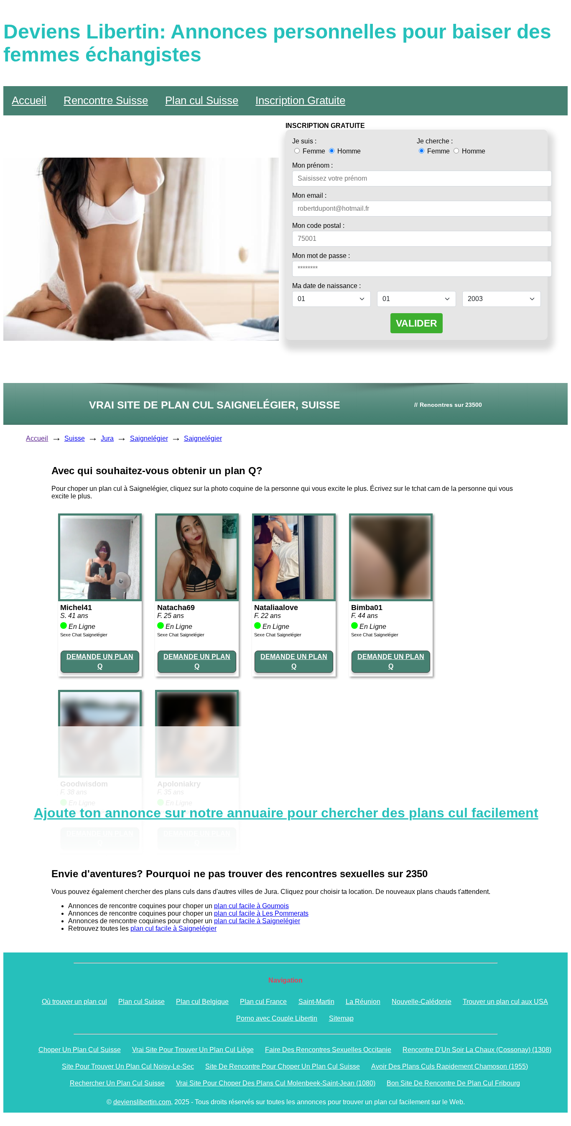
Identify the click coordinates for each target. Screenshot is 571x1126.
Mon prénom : (312, 165)
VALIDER (416, 323)
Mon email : (309, 195)
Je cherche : (435, 141)
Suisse (74, 438)
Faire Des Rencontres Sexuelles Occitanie (328, 1049)
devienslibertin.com (142, 1102)
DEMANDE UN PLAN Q (99, 661)
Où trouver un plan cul (74, 1001)
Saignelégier (149, 438)
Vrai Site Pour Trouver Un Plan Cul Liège (193, 1049)
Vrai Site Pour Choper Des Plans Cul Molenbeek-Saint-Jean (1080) (275, 1083)
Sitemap (341, 1018)
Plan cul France (263, 1001)
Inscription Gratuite (300, 100)
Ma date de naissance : (326, 285)
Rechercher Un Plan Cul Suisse (117, 1083)
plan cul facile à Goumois (251, 905)
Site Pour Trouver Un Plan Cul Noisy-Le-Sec (128, 1066)
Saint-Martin (316, 1001)
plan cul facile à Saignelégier (257, 920)
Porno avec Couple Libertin (276, 1018)
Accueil (29, 100)
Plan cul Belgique (202, 1001)
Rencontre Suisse (106, 100)
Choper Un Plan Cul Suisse (79, 1049)
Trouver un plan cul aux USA (505, 1001)
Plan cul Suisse (201, 100)
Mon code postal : (318, 225)
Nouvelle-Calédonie (421, 1001)
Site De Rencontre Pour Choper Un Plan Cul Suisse (282, 1066)
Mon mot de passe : (321, 255)
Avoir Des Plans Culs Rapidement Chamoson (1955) (449, 1066)
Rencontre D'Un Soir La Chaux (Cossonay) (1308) (477, 1049)
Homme (348, 151)
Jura (107, 438)
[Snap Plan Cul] (100, 596)
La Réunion (363, 1001)
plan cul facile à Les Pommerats (261, 913)
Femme (314, 151)
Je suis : (304, 141)
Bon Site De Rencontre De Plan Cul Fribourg (453, 1083)
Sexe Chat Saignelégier (83, 634)
